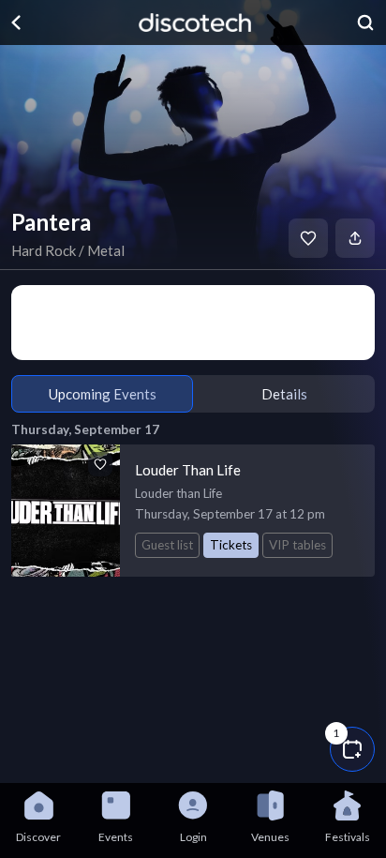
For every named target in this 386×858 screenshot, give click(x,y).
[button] (352, 749)
